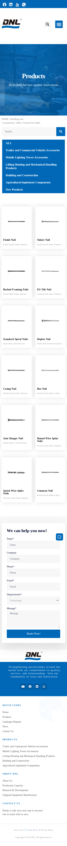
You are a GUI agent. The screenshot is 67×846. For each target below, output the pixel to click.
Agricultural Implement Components (28, 182)
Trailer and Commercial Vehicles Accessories (33, 150)
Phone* (10, 566)
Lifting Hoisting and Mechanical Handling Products (31, 166)
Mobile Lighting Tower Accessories (27, 157)
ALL (9, 143)
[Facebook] (30, 686)
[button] (47, 24)
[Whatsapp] (44, 686)
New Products (14, 189)
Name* (10, 538)
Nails (18, 123)
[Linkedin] (37, 686)
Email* (10, 580)
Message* (11, 608)
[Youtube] (23, 686)
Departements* (14, 594)
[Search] (60, 131)
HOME (5, 119)
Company (11, 552)
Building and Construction (22, 175)
